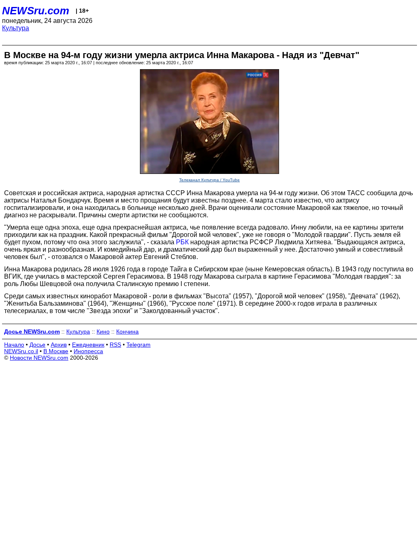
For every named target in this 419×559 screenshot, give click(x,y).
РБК (182, 242)
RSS (115, 344)
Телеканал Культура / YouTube (209, 180)
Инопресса (88, 351)
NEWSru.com (35, 11)
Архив (59, 344)
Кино (103, 331)
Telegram (138, 344)
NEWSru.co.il (21, 351)
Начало (14, 344)
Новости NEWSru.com (39, 357)
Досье (37, 344)
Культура (15, 28)
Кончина (127, 331)
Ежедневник (88, 344)
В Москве (55, 351)
